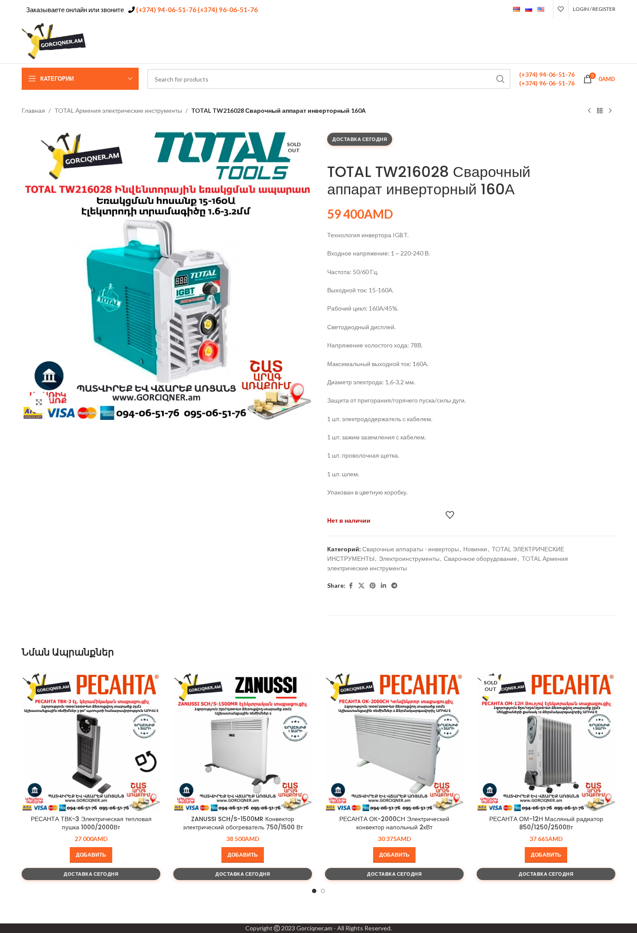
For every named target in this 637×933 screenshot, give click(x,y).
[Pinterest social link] (588, 41)
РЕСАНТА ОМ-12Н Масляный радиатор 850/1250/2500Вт (546, 823)
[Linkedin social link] (599, 41)
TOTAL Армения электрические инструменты (118, 110)
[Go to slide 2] (323, 891)
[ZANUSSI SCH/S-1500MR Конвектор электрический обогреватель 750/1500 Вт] (242, 741)
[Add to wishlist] (449, 515)
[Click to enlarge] (39, 402)
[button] (91, 855)
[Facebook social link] (566, 41)
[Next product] (610, 111)
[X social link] (576, 41)
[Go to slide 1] (314, 891)
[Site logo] (54, 40)
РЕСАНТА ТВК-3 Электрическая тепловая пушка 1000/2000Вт (91, 823)
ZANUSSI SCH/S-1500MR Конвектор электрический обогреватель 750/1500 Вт (243, 823)
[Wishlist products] (560, 9)
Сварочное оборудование (480, 558)
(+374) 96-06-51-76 (227, 9)
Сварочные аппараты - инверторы (410, 549)
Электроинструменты (409, 558)
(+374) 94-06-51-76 (165, 9)
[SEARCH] (500, 79)
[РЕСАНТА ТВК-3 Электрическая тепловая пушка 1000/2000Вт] (91, 741)
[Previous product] (589, 111)
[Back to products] (600, 111)
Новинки (475, 549)
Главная (33, 110)
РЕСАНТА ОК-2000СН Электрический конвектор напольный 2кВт (394, 823)
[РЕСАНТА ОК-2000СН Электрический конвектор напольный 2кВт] (394, 741)
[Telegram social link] (609, 41)
